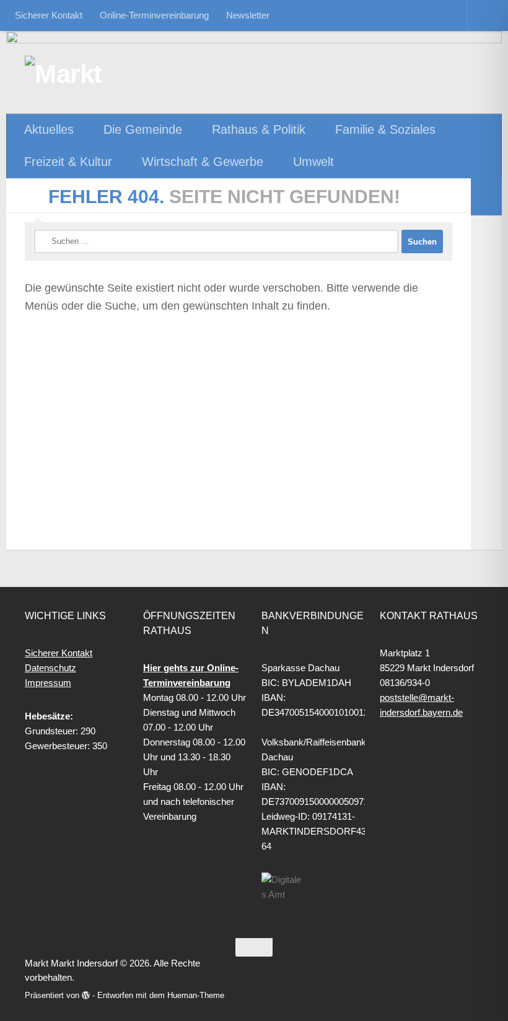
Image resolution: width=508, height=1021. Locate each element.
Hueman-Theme (195, 995)
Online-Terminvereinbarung (154, 15)
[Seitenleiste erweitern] (486, 196)
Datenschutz (50, 668)
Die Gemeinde (142, 129)
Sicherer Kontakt (48, 15)
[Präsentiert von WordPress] (86, 995)
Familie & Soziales (385, 129)
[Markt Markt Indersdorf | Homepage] (90, 74)
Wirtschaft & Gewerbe (202, 161)
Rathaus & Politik (258, 129)
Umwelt (313, 161)
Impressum (48, 682)
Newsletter (247, 15)
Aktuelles (49, 129)
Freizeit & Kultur (68, 161)
